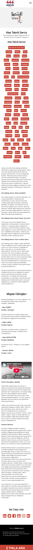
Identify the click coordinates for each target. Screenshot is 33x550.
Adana (6, 60)
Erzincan (25, 144)
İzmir (25, 52)
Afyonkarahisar (13, 94)
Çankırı (9, 152)
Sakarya (8, 81)
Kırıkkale (9, 136)
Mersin (15, 64)
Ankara (17, 52)
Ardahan (18, 157)
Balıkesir (16, 73)
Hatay (8, 68)
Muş (27, 127)
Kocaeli (7, 64)
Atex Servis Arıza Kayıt (16, 47)
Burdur (5, 140)
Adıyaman (8, 98)
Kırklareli (24, 123)
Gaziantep (25, 60)
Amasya (16, 115)
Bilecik (5, 148)
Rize (20, 127)
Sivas (23, 94)
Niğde (6, 127)
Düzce (8, 123)
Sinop (13, 148)
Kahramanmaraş (23, 77)
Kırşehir (16, 144)
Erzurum (24, 89)
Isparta (8, 115)
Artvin (17, 152)
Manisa (16, 68)
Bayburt (16, 161)
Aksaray (15, 119)
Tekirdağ (26, 73)
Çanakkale (7, 106)
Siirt (12, 140)
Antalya (16, 56)
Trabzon (25, 85)
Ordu (16, 89)
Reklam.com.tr (19, 528)
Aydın (6, 77)
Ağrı (16, 110)
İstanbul (9, 52)
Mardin (17, 85)
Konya (24, 56)
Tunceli (26, 157)
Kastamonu (25, 119)
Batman (17, 98)
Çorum (9, 110)
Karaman (9, 131)
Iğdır (20, 148)
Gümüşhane (8, 157)
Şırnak (27, 106)
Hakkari (7, 144)
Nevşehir (20, 140)
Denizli (25, 81)
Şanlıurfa (15, 60)
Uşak (15, 123)
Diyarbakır (24, 64)
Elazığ (17, 102)
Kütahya (25, 102)
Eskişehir (8, 85)
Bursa (8, 56)
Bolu (28, 140)
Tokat (26, 98)
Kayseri (24, 68)
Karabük (24, 131)
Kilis (24, 152)
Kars (16, 131)
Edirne (6, 119)
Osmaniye (18, 106)
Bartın (28, 148)
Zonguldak (8, 102)
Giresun (23, 110)
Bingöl (17, 136)
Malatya (8, 89)
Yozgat (25, 115)
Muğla (17, 81)
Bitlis (14, 127)
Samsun (7, 73)
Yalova (25, 136)
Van (13, 77)
